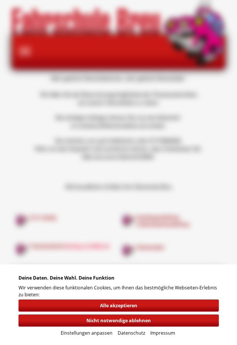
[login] (1, 1)
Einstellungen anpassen (86, 333)
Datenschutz (131, 333)
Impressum (162, 333)
